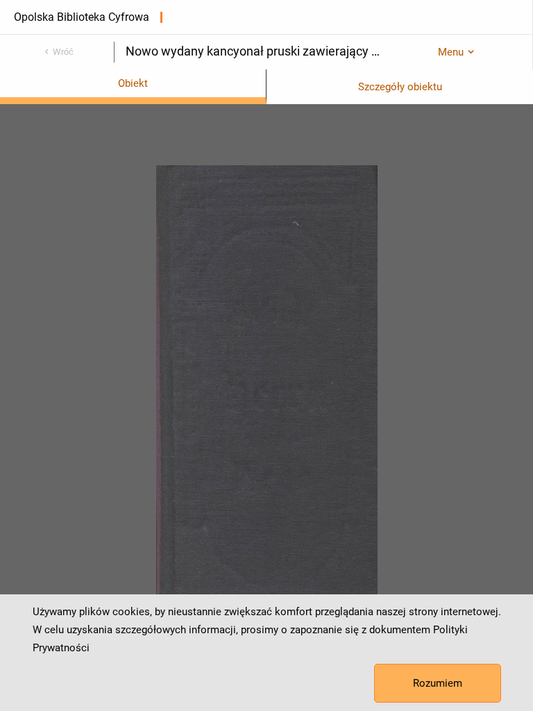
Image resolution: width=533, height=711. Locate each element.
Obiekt (133, 83)
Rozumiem (437, 683)
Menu (451, 52)
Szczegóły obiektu (400, 87)
